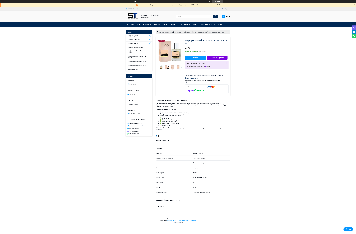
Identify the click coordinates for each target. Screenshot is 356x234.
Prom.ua (187, 219)
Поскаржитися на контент (174, 220)
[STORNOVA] (132, 19)
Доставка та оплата (188, 24)
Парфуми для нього (134, 39)
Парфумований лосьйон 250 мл (137, 61)
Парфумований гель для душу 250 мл (137, 56)
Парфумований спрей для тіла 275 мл (137, 51)
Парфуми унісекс (133, 43)
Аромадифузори (133, 69)
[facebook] (156, 136)
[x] (158, 136)
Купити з (214, 57)
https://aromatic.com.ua (135, 123)
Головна (130, 24)
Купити (195, 57)
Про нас (173, 24)
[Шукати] (215, 16)
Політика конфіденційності (189, 220)
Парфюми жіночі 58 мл (189, 32)
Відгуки (220, 24)
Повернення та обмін (207, 24)
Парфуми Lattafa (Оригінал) (136, 47)
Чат (349, 229)
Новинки (157, 24)
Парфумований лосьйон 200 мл (137, 65)
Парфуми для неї (175, 32)
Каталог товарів (143, 24)
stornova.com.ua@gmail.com (137, 126)
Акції (165, 24)
